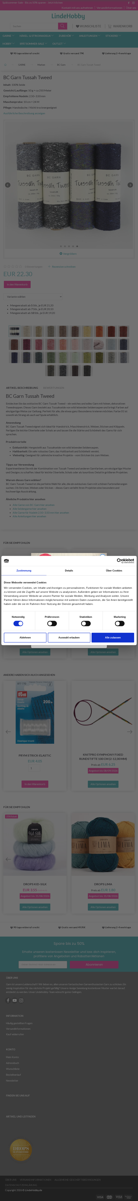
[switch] (52, 623)
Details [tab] (69, 570)
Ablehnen (25, 637)
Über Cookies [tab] (114, 570)
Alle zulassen (113, 637)
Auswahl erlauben (69, 637)
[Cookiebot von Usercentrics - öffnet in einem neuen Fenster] (119, 560)
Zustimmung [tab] (23, 570)
